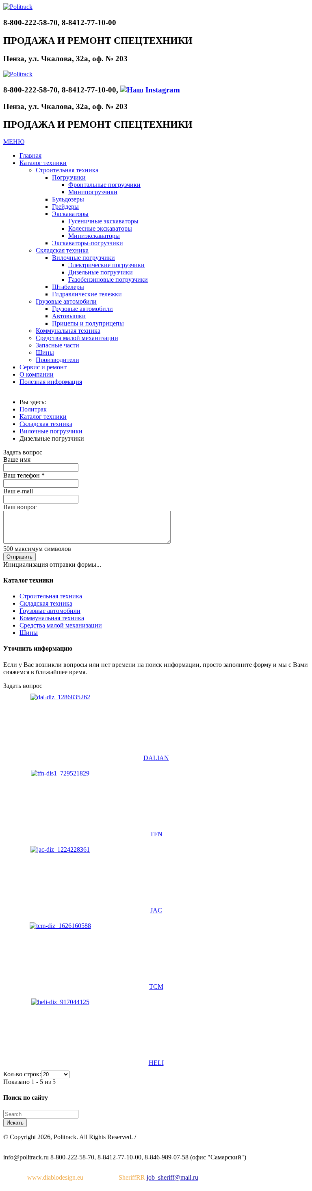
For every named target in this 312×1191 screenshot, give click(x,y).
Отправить (19, 557)
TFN (156, 834)
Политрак (33, 409)
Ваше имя (16, 459)
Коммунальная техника (52, 618)
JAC (156, 910)
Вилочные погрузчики (51, 431)
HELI (156, 1062)
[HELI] (60, 1001)
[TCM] (60, 925)
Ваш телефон (24, 475)
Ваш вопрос (20, 506)
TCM (156, 986)
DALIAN (156, 757)
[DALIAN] (60, 697)
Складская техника (46, 423)
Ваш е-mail (18, 491)
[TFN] (60, 773)
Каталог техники (43, 416)
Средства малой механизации (61, 625)
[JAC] (60, 849)
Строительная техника (51, 596)
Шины (29, 632)
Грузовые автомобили (50, 610)
